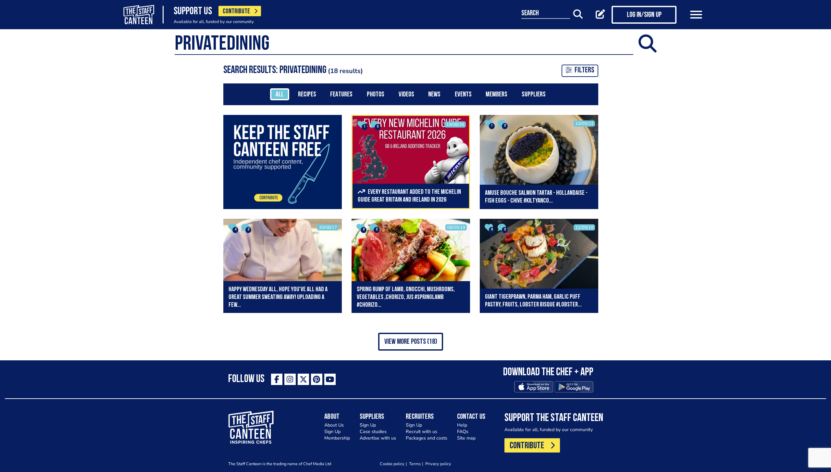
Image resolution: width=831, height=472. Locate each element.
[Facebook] (276, 379)
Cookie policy (392, 463)
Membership (337, 438)
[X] (303, 379)
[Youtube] (330, 379)
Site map (466, 438)
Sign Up (332, 432)
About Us (334, 425)
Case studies (373, 432)
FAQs (462, 432)
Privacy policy (438, 463)
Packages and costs (426, 438)
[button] (410, 342)
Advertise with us (378, 438)
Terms (415, 463)
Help (462, 425)
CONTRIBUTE (236, 11)
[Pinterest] (316, 379)
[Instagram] (290, 379)
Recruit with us (421, 432)
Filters (584, 70)
